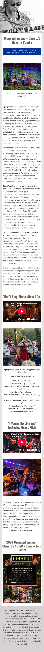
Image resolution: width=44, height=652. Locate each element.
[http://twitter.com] (26, 5)
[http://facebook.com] (32, 5)
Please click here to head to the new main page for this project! (22, 51)
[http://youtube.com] (39, 5)
